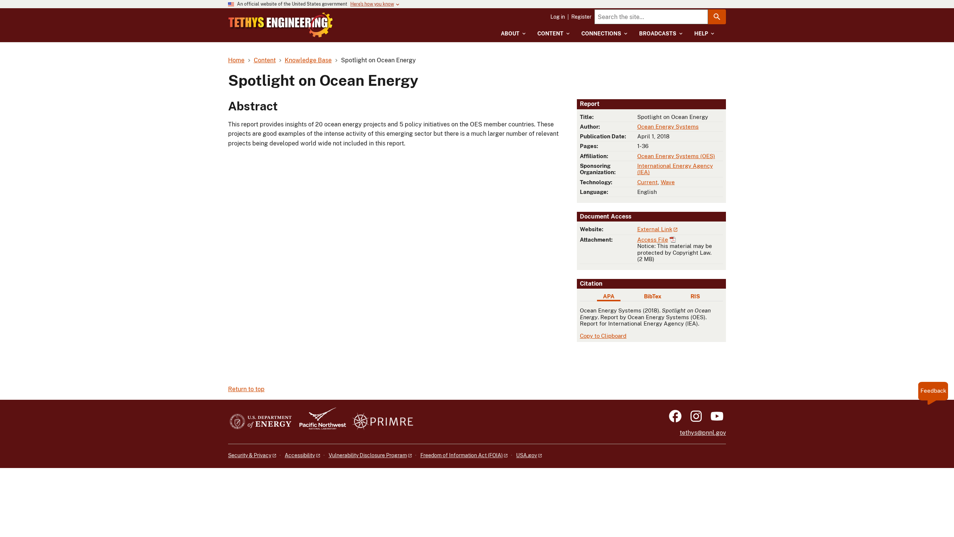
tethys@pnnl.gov (703, 432)
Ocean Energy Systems (668, 126)
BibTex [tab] (652, 296)
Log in (557, 16)
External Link (654, 229)
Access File (652, 239)
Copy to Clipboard (603, 336)
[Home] (280, 25)
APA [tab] (609, 296)
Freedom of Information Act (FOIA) (461, 455)
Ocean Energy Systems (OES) (676, 156)
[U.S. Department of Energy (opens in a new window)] (260, 422)
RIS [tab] (695, 296)
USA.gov (526, 455)
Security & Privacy (249, 455)
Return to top (246, 389)
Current (647, 182)
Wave (668, 182)
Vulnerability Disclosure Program (368, 455)
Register (581, 16)
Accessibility (300, 455)
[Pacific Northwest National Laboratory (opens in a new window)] (319, 422)
